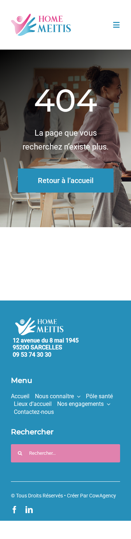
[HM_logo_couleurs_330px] (41, 16)
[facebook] (14, 509)
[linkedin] (29, 509)
